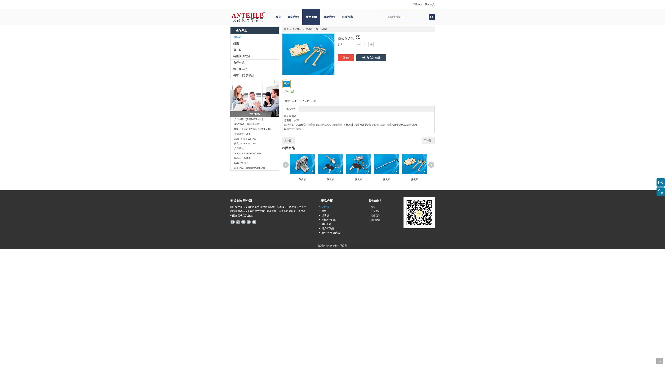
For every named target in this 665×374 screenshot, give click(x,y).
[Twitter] (249, 222)
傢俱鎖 (237, 36)
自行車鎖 (238, 62)
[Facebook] (232, 222)
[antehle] (419, 212)
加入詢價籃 (374, 57)
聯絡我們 (329, 16)
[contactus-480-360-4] (254, 99)
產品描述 (291, 109)
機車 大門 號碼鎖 (243, 75)
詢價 (346, 57)
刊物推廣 (347, 16)
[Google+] (238, 222)
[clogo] (248, 17)
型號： (288, 101)
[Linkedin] (243, 222)
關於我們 (293, 16)
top (659, 361)
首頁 (278, 16)
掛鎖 (236, 43)
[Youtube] (254, 222)
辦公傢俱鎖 (240, 69)
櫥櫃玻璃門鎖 (241, 56)
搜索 (432, 17)
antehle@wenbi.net (255, 168)
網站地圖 (375, 220)
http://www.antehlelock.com (247, 153)
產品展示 (311, 16)
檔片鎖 (237, 49)
